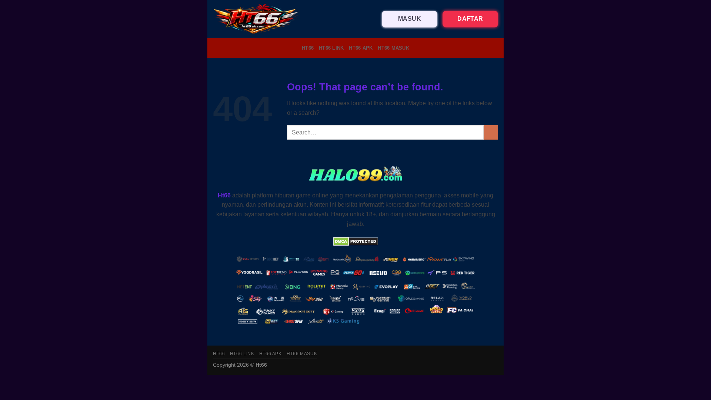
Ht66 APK (361, 48)
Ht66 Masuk (393, 48)
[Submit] (491, 132)
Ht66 (308, 48)
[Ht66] (256, 19)
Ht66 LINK (331, 48)
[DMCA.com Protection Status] (355, 241)
